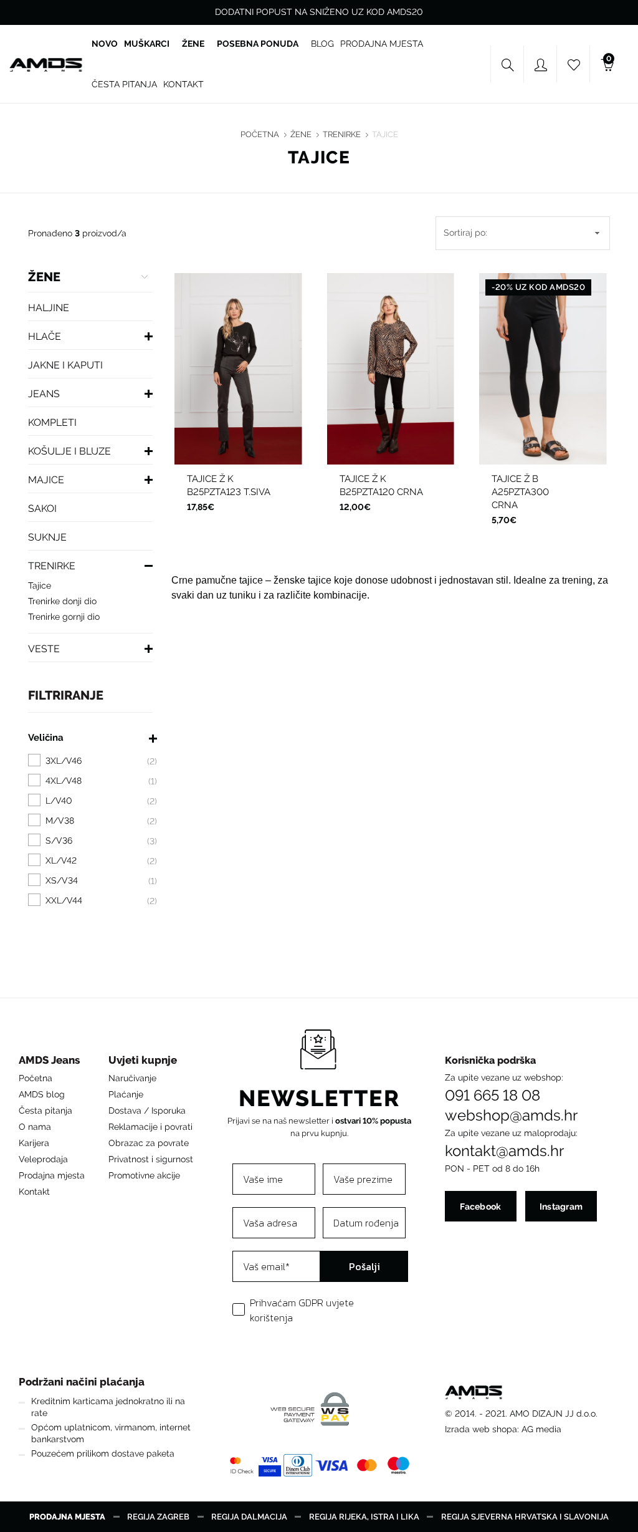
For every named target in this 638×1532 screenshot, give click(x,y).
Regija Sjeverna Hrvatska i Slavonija (525, 1516)
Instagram (561, 1207)
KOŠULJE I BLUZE (69, 451)
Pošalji (364, 1266)
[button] (52, 1063)
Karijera (34, 1143)
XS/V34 (372, 371)
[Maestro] (398, 1465)
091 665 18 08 (492, 1095)
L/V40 (217, 392)
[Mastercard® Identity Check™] (241, 1465)
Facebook (480, 1207)
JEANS (44, 394)
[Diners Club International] (297, 1465)
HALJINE (48, 308)
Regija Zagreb (158, 1516)
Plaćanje (125, 1094)
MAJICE (46, 480)
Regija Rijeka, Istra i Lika (364, 1516)
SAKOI (42, 508)
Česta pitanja (45, 1110)
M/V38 (256, 371)
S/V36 (219, 371)
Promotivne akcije (144, 1175)
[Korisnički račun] (540, 65)
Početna (259, 134)
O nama (35, 1127)
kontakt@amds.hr (504, 1151)
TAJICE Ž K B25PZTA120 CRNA (381, 485)
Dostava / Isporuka (147, 1110)
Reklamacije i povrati (150, 1127)
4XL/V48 (238, 436)
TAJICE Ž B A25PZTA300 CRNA (520, 492)
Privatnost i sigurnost (150, 1159)
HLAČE (44, 336)
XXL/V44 (215, 414)
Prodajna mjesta (52, 1175)
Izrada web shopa (481, 1429)
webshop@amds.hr (511, 1115)
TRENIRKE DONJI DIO (62, 601)
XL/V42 (256, 392)
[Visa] (331, 1465)
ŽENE (301, 134)
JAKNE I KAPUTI (65, 365)
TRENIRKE (342, 134)
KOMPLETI (52, 422)
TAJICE (385, 134)
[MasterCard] (366, 1465)
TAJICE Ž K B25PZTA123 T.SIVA (228, 485)
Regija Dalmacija (249, 1516)
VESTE (44, 649)
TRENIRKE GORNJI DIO (64, 617)
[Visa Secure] (269, 1465)
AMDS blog (42, 1094)
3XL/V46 (261, 414)
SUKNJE (47, 537)
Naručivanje (132, 1078)
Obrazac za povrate (148, 1143)
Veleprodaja (43, 1159)
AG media (541, 1429)
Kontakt (34, 1192)
